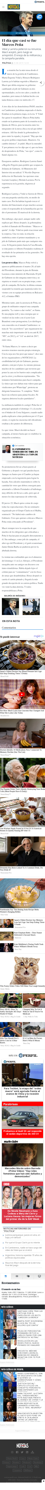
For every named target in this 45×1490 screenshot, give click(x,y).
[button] (41, 82)
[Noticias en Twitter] (22, 1452)
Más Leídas (7, 1306)
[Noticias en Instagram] (12, 1452)
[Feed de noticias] (27, 1452)
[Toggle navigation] (4, 6)
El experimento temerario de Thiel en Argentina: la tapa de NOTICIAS (25, 453)
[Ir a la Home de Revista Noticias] (13, 6)
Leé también (19, 446)
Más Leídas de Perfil (12, 1369)
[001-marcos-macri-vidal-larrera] (33, 606)
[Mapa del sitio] (32, 1452)
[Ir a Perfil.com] (39, 2)
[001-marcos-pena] (12, 606)
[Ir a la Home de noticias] (22, 1445)
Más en (13, 1055)
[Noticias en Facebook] (17, 1452)
